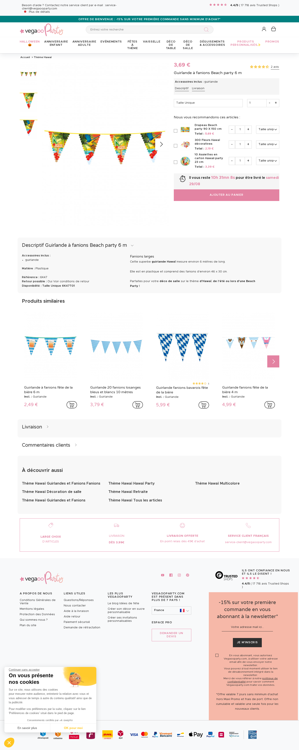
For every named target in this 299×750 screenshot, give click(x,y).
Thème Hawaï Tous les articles (135, 500)
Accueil (25, 57)
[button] (9, 742)
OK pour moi (73, 728)
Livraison (198, 88)
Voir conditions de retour (71, 281)
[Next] (161, 145)
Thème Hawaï (42, 57)
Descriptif (181, 88)
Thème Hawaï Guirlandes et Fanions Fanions (61, 483)
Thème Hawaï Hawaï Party (131, 483)
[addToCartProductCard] (72, 404)
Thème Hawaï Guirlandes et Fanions (53, 500)
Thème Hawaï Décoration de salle (51, 492)
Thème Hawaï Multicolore (217, 483)
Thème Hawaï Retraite (128, 492)
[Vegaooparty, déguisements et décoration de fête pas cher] (41, 27)
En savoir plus (27, 728)
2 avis (275, 67)
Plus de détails (39, 12)
